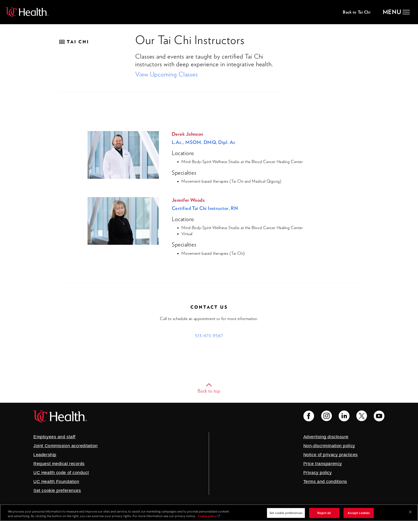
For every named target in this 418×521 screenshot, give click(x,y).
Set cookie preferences (285, 513)
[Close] (410, 512)
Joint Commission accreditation (65, 445)
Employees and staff (54, 436)
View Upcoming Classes (166, 74)
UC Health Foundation (56, 481)
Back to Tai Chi (356, 12)
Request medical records (59, 463)
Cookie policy (207, 516)
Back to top (209, 391)
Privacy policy (317, 472)
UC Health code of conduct (61, 472)
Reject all (324, 513)
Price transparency (322, 463)
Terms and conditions (325, 481)
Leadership (44, 454)
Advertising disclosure (326, 436)
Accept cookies (359, 513)
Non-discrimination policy (329, 445)
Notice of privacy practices (330, 454)
